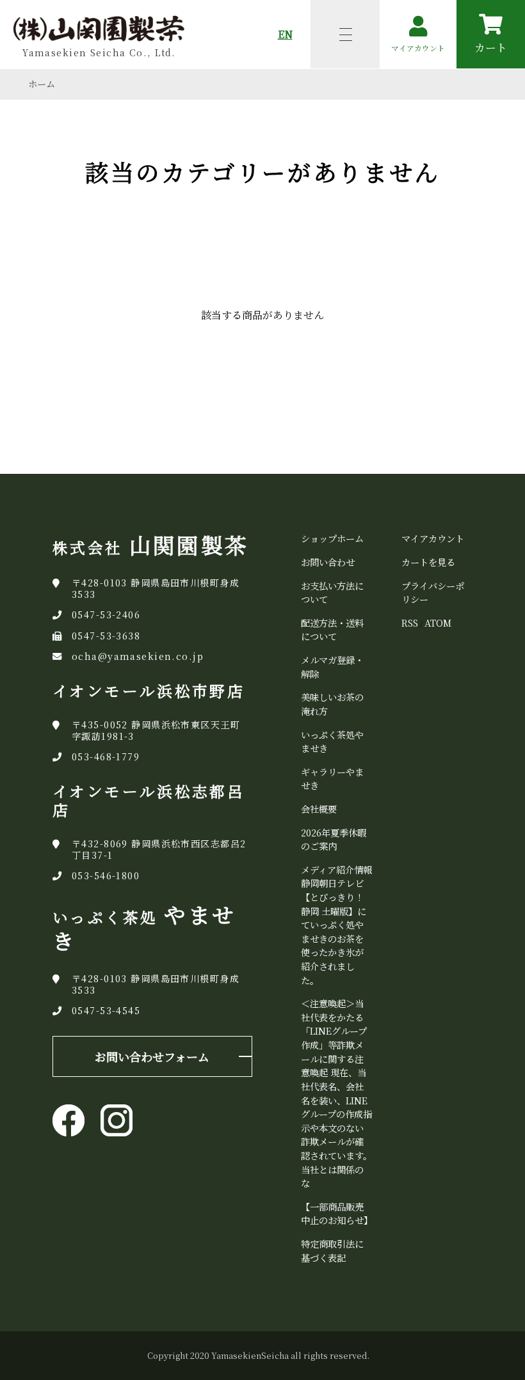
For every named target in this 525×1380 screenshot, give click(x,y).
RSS (409, 622)
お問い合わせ (328, 561)
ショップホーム (332, 538)
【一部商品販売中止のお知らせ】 (337, 1213)
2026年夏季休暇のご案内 (333, 839)
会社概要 (319, 808)
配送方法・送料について (332, 629)
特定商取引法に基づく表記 (332, 1250)
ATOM (437, 622)
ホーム (41, 83)
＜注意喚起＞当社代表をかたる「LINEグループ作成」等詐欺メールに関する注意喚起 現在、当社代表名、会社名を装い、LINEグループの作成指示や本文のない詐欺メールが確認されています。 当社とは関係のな (336, 1092)
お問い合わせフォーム (152, 1056)
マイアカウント (432, 538)
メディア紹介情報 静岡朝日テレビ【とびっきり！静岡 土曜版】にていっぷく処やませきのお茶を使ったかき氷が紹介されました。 (341, 925)
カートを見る (428, 561)
